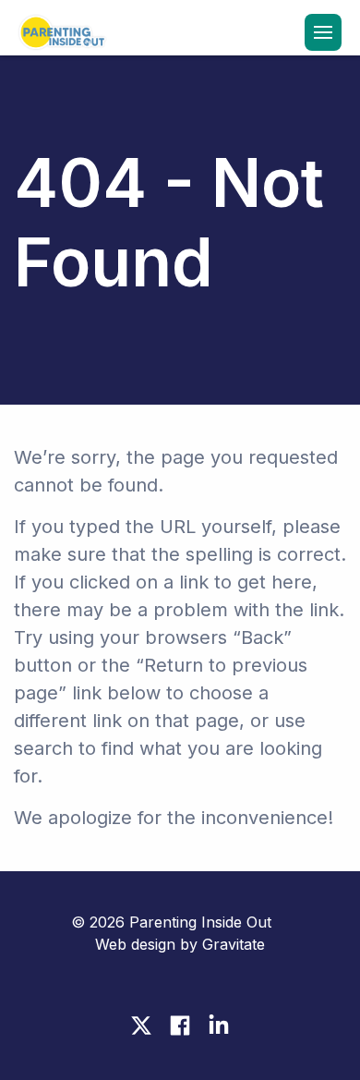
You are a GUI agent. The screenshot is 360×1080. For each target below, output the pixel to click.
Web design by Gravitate (180, 944)
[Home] (60, 34)
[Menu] (323, 32)
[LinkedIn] (219, 1025)
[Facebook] (180, 1025)
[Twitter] (141, 1025)
